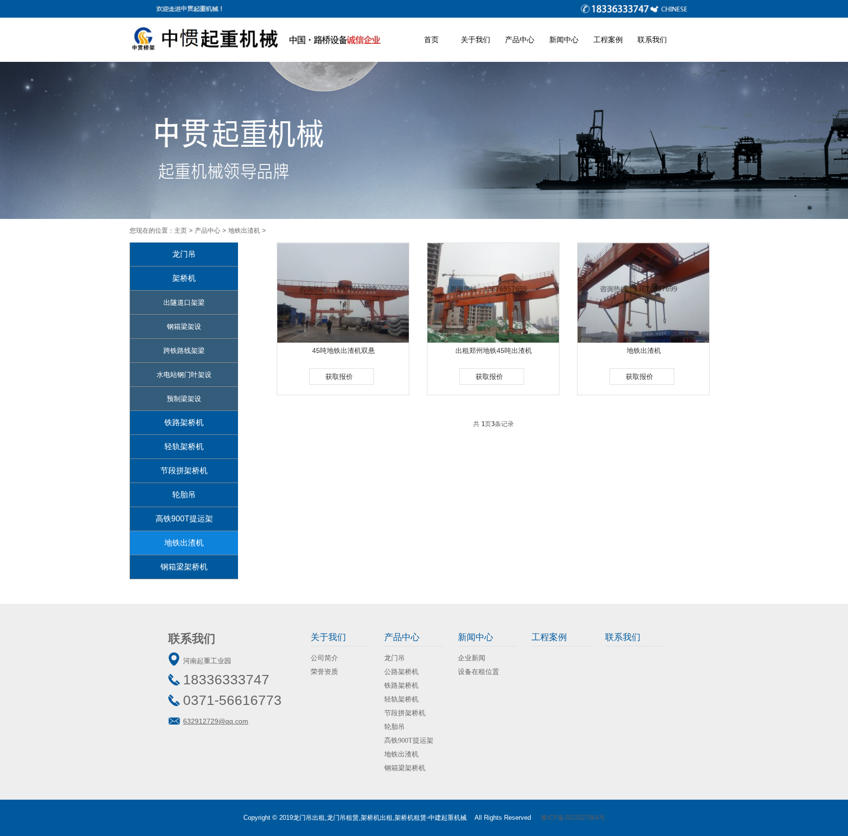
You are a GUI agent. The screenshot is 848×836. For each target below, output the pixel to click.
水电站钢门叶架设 (184, 374)
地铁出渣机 (244, 230)
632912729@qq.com (215, 721)
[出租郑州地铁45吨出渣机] (493, 293)
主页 (180, 230)
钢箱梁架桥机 (184, 567)
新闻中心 (564, 39)
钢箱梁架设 (184, 326)
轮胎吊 (184, 494)
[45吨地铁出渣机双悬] (343, 293)
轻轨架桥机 (184, 446)
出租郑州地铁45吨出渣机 (493, 350)
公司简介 (324, 658)
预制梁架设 (184, 399)
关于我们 (475, 39)
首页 (431, 39)
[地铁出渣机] (644, 293)
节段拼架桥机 (184, 470)
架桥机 (184, 278)
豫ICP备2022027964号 (573, 817)
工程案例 (608, 39)
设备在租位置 (478, 671)
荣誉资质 (324, 671)
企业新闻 (471, 658)
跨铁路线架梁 (184, 350)
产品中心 (519, 39)
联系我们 (652, 39)
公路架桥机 (401, 671)
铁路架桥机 (184, 422)
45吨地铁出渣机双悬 (343, 350)
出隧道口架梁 (184, 302)
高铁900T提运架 (184, 518)
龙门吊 (184, 254)
